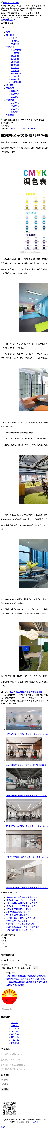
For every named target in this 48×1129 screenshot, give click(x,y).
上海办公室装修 (25, 982)
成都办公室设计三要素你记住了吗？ (21, 906)
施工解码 (15, 109)
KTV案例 (15, 68)
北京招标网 (19, 985)
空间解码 (15, 106)
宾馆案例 (15, 76)
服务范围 (10, 88)
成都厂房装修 (12, 976)
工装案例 (10, 47)
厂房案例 (15, 53)
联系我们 (10, 115)
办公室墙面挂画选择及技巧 (18, 912)
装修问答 (15, 112)
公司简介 (15, 1026)
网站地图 (34, 1122)
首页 (8, 32)
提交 (35, 968)
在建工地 (15, 44)
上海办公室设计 (27, 979)
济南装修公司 (14, 979)
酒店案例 (15, 56)
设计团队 (10, 85)
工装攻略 (10, 100)
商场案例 (15, 59)
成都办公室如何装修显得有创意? (20, 930)
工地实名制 (37, 982)
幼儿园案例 (16, 74)
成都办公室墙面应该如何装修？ (19, 909)
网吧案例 (15, 79)
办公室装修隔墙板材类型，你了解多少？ (23, 927)
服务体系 (15, 91)
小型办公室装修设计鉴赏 (17, 921)
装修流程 (15, 94)
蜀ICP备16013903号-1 (22, 1122)
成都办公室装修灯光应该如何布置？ (21, 900)
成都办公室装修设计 (27, 976)
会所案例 (15, 65)
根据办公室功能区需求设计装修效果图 (25, 692)
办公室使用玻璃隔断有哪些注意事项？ (22, 903)
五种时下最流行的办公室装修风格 (20, 918)
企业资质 (15, 38)
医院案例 (15, 71)
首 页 (14, 1023)
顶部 (3, 1127)
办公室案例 (16, 50)
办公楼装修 (40, 979)
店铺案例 (15, 62)
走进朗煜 (10, 35)
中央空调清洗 (12, 982)
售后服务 (15, 97)
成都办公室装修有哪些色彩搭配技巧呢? (23, 897)
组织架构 (15, 41)
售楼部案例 (16, 82)
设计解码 (15, 103)
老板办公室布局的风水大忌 (18, 915)
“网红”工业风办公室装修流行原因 (20, 924)
